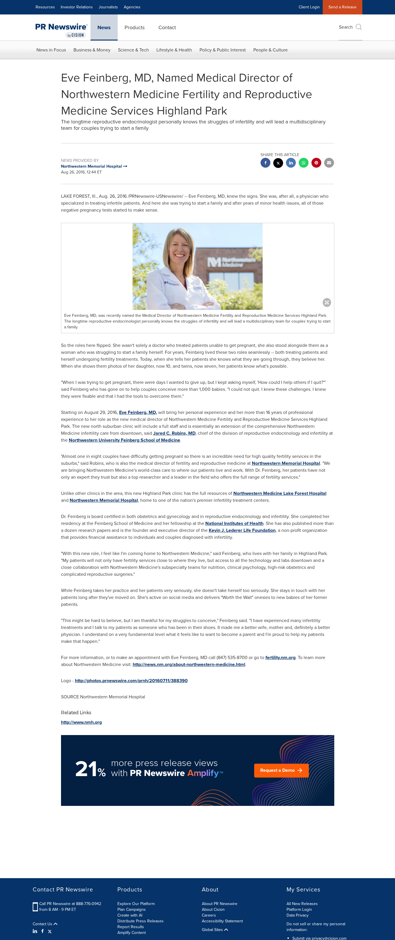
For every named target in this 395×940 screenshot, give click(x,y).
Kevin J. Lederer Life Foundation (242, 530)
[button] (197, 266)
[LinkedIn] (36, 931)
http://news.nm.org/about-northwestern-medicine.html (189, 664)
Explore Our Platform (136, 904)
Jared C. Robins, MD (174, 433)
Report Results (130, 927)
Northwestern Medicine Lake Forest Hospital (279, 493)
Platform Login (299, 909)
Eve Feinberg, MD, (138, 412)
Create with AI (129, 915)
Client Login (309, 7)
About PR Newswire (219, 904)
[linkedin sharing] (291, 163)
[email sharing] (329, 163)
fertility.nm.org (280, 657)
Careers (209, 915)
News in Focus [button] (51, 50)
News (104, 27)
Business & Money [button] (91, 50)
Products (135, 27)
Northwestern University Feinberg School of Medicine (124, 440)
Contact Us (43, 924)
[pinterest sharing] (316, 163)
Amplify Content (131, 933)
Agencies (132, 7)
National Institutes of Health (234, 523)
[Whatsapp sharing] (304, 163)
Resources (45, 7)
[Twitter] (49, 931)
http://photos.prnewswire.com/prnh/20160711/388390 (131, 680)
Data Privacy (298, 915)
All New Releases (302, 904)
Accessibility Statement (222, 921)
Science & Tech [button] (133, 50)
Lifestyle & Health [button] (174, 50)
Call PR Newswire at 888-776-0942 (70, 904)
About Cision (213, 909)
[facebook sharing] (265, 163)
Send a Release (342, 7)
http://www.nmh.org (81, 722)
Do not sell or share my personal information (316, 927)
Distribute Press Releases (140, 921)
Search (346, 27)
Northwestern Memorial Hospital (286, 463)
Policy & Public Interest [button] (223, 50)
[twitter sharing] (278, 163)
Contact (167, 27)
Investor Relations (77, 7)
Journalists (108, 7)
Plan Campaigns (131, 909)
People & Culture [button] (270, 50)
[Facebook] (42, 931)
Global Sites (213, 930)
